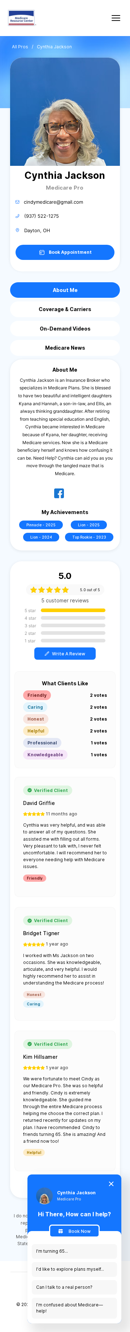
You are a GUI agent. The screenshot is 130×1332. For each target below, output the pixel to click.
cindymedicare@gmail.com (53, 202)
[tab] (65, 290)
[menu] (116, 18)
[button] (65, 653)
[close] (111, 1183)
